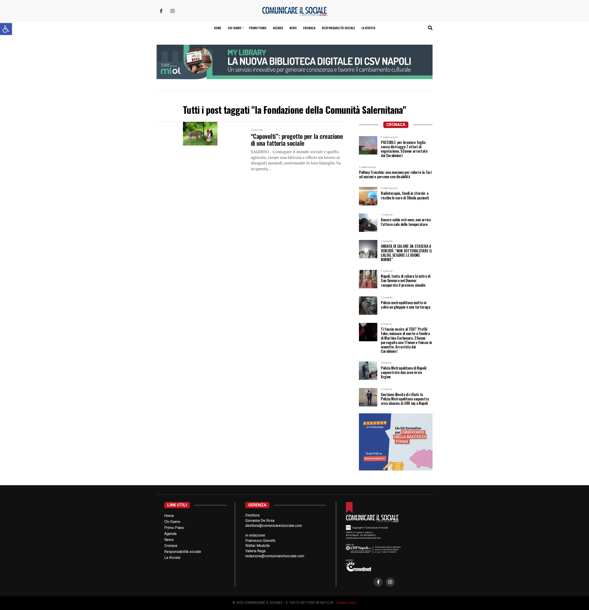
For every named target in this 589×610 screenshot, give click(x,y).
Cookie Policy (346, 603)
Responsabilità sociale (338, 27)
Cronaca (309, 27)
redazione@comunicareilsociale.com (274, 556)
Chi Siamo (172, 522)
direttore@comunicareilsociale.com (273, 525)
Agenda (278, 27)
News (293, 27)
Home (217, 27)
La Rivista (368, 27)
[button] (6, 29)
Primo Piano (257, 27)
